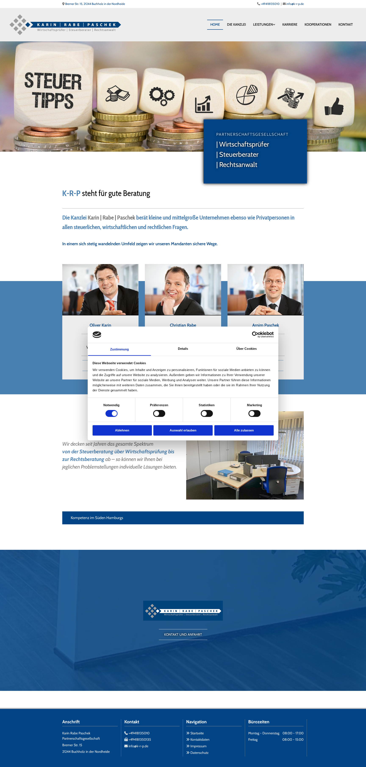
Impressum (198, 746)
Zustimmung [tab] (119, 349)
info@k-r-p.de (295, 4)
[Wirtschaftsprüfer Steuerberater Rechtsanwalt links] (274, 24)
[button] (183, 634)
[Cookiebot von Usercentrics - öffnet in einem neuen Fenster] (255, 335)
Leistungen (263, 24)
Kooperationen (318, 24)
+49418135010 (270, 4)
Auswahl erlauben (183, 430)
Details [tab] (183, 348)
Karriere (289, 24)
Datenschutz (199, 753)
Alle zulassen (244, 430)
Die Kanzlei (236, 24)
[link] (264, 24)
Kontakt (345, 24)
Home (215, 24)
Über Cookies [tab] (246, 348)
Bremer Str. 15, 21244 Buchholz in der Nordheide (95, 4)
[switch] (159, 413)
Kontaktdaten (199, 740)
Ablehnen (122, 430)
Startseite (197, 733)
